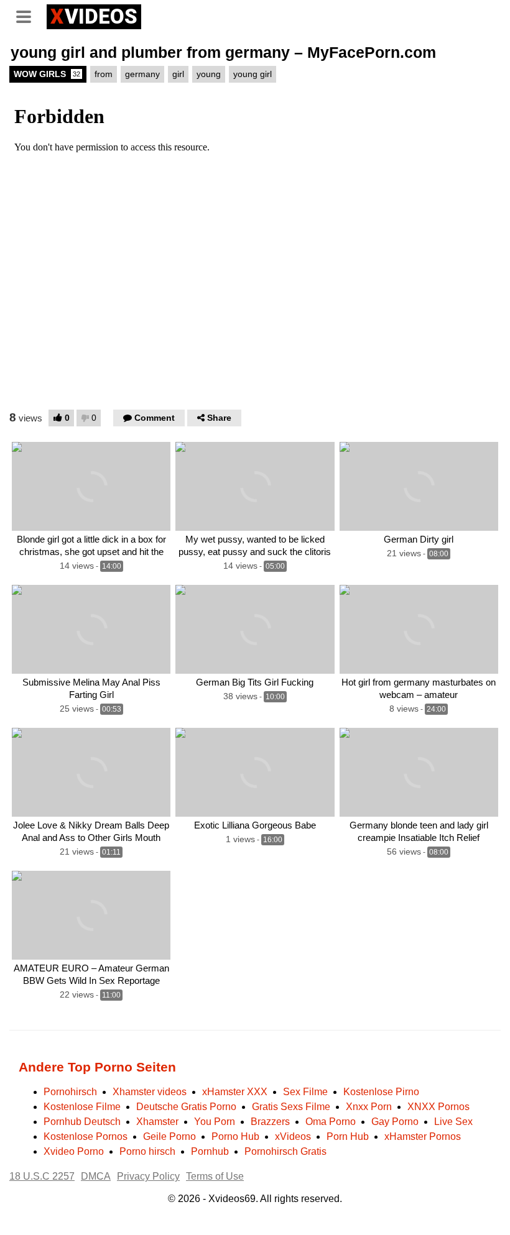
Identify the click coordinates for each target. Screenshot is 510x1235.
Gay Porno (395, 1121)
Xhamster (157, 1121)
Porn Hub (348, 1136)
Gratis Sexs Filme (291, 1106)
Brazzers (270, 1121)
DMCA (96, 1176)
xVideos (293, 1136)
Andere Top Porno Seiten (97, 1067)
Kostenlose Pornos (86, 1136)
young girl (252, 74)
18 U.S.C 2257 (42, 1176)
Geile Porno (169, 1136)
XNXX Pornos (438, 1106)
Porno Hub (235, 1136)
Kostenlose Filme (82, 1106)
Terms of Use (215, 1176)
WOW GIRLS (47, 74)
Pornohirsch (70, 1091)
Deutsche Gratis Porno (186, 1106)
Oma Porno (330, 1121)
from (104, 74)
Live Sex (453, 1121)
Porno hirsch (147, 1151)
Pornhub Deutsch (82, 1121)
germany (142, 74)
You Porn (214, 1121)
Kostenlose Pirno (381, 1091)
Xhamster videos (150, 1091)
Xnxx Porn (369, 1106)
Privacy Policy (148, 1176)
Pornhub (210, 1151)
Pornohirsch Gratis (285, 1151)
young (209, 74)
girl (178, 74)
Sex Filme (305, 1091)
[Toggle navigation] (28, 15)
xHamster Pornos (422, 1136)
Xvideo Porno (74, 1151)
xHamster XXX (234, 1091)
